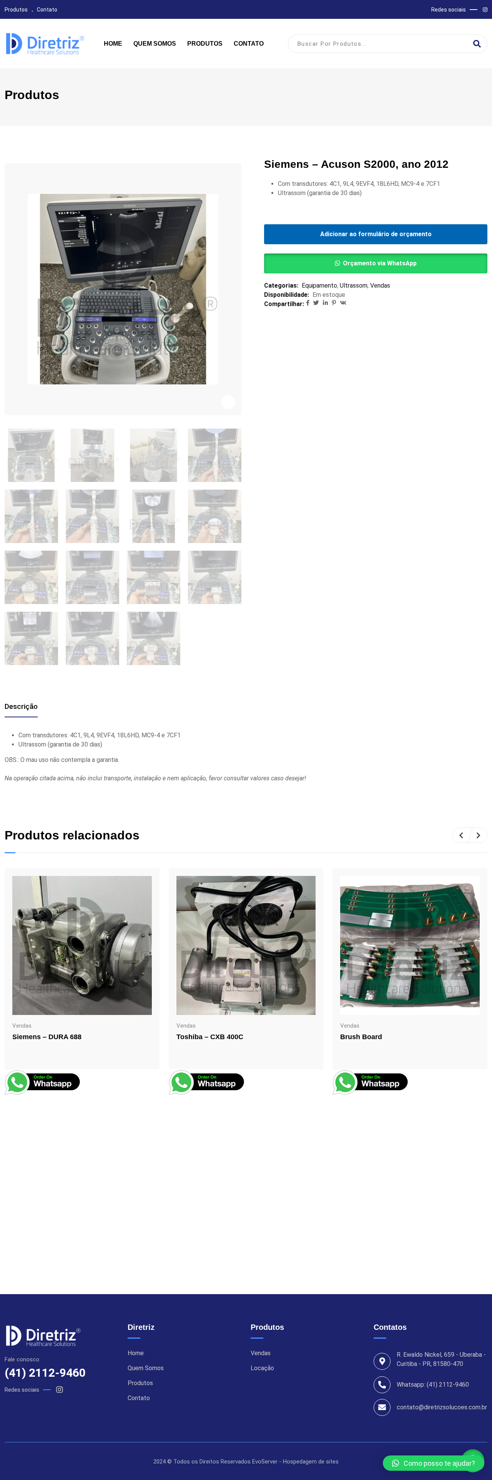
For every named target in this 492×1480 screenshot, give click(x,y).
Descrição (21, 706)
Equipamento (319, 285)
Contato (47, 9)
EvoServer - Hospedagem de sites (295, 1461)
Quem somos (154, 43)
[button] (375, 263)
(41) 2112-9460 (45, 1372)
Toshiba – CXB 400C (209, 1037)
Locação (262, 1368)
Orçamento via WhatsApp (380, 263)
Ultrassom (353, 285)
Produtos (16, 9)
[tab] (21, 706)
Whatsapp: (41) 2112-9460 (433, 1384)
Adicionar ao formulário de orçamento (376, 234)
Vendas (380, 285)
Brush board (361, 1037)
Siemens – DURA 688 (46, 1037)
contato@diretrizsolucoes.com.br (442, 1407)
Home (113, 43)
